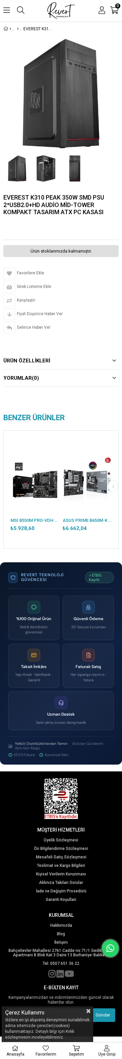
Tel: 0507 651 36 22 (61, 963)
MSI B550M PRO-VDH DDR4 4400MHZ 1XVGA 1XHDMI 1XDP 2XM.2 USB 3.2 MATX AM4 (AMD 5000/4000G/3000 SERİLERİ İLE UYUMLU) (35, 520)
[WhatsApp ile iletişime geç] (110, 948)
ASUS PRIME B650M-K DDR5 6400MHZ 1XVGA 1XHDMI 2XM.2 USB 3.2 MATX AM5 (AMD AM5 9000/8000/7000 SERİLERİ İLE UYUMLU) (87, 520)
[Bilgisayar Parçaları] (18, 29)
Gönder (103, 1015)
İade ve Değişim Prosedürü (61, 891)
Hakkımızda (61, 925)
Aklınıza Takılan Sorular (61, 883)
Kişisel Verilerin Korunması (61, 874)
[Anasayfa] (10, 29)
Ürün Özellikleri (26, 361)
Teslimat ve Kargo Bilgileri (61, 866)
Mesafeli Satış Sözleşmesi (61, 857)
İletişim (61, 942)
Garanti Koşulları (61, 900)
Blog (61, 934)
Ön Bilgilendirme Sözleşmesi (61, 849)
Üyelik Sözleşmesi (61, 840)
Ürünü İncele (43, 488)
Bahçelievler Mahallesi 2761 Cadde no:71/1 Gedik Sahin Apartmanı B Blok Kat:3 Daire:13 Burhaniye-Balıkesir (61, 953)
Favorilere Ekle (35, 488)
